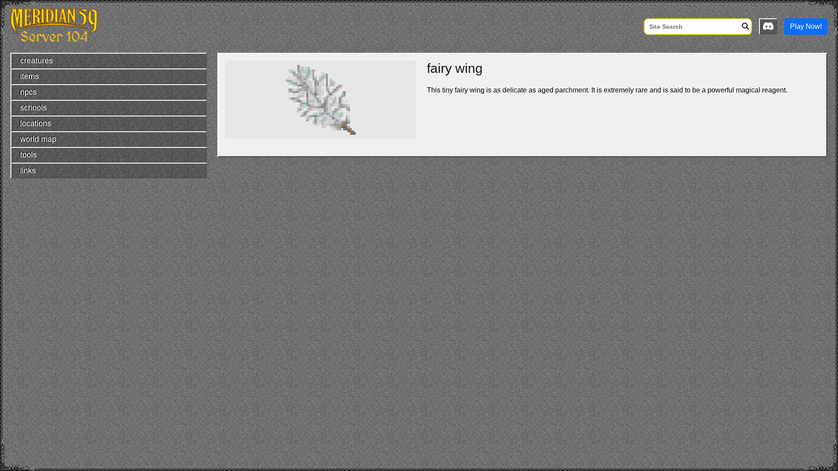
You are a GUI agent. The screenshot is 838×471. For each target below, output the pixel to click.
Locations (35, 123)
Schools (33, 107)
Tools (28, 154)
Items (29, 76)
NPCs (28, 92)
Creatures (36, 60)
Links (28, 170)
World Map (38, 139)
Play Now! (806, 26)
